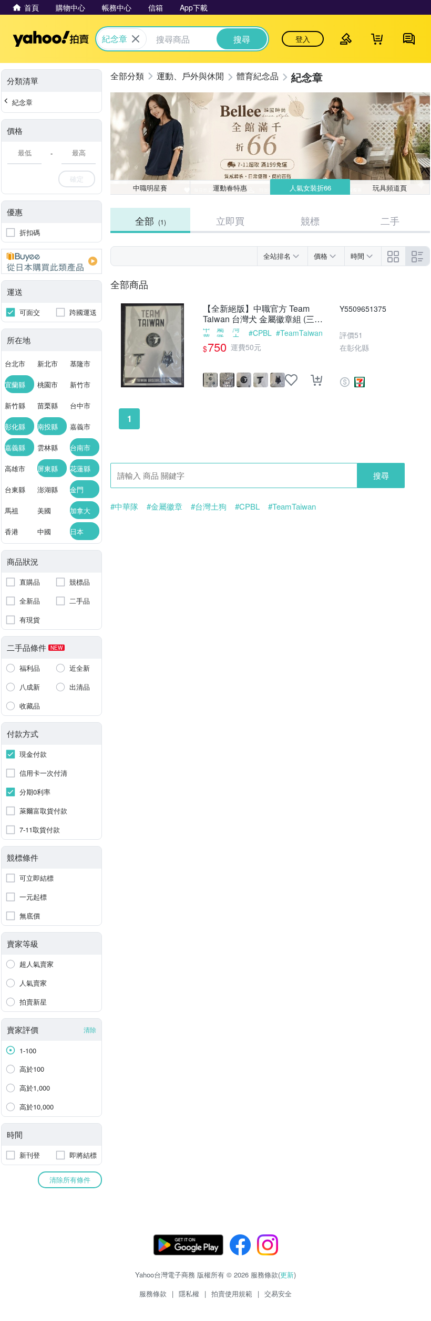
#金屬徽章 (222, 333)
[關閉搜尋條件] (135, 39)
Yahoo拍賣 (51, 38)
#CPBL (260, 333)
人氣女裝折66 (310, 188)
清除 (90, 1029)
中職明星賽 (150, 188)
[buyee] (51, 261)
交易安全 (278, 1293)
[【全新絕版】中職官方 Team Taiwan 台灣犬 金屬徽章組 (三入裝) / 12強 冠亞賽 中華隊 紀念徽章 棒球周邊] (152, 345)
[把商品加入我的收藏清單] (291, 380)
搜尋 (381, 475)
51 (358, 335)
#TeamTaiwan (299, 333)
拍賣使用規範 (231, 1293)
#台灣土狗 (238, 333)
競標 (310, 220)
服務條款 (153, 1293)
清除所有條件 (69, 1180)
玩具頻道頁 (390, 188)
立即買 (230, 220)
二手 (390, 220)
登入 (302, 39)
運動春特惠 (230, 188)
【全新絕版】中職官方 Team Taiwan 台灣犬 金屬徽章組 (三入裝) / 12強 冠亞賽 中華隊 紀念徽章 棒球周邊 (263, 313)
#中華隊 (206, 333)
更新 (287, 1275)
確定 (77, 179)
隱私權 (189, 1293)
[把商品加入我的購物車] (316, 380)
